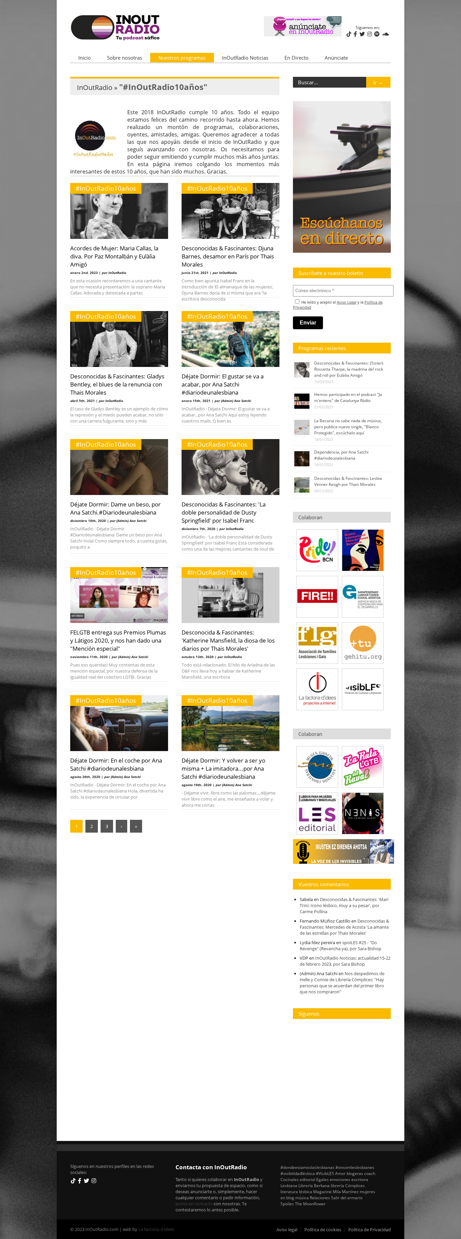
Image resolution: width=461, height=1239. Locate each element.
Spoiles (287, 1203)
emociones (340, 1179)
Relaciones (320, 1197)
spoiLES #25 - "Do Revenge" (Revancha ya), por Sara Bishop (340, 945)
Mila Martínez (346, 1191)
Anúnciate (336, 57)
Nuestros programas (182, 57)
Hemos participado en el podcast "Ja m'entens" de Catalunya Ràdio (348, 397)
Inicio (84, 57)
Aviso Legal (346, 302)
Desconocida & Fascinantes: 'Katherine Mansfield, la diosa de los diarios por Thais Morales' (228, 640)
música (302, 1197)
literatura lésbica (296, 1191)
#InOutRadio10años (106, 188)
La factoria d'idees (156, 1229)
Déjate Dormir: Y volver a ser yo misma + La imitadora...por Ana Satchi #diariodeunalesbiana (223, 768)
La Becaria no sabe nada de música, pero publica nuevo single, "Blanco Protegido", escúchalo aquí (348, 427)
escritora (359, 1179)
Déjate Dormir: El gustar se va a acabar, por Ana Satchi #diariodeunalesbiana (223, 384)
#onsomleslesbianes (354, 1167)
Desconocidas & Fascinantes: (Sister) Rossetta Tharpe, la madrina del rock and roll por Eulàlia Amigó (348, 369)
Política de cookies (322, 1230)
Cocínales (289, 1179)
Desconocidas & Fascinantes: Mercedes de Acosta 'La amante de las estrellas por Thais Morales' (344, 927)
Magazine (322, 1191)
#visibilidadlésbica (297, 1173)
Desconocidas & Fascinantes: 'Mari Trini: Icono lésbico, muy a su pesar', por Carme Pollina (344, 905)
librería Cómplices (348, 1185)
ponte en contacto (194, 1204)
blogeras (355, 1173)
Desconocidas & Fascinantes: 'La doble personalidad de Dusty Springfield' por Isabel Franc (224, 512)
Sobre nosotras (124, 57)
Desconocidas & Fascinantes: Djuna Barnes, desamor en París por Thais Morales (228, 256)
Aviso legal (286, 1230)
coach (369, 1173)
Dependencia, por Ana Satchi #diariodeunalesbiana (341, 455)
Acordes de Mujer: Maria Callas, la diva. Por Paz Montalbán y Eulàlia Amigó (114, 256)
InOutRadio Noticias (245, 57)
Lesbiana (288, 1185)
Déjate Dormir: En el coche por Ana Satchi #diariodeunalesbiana (116, 764)
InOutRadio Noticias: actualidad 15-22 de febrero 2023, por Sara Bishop (345, 961)
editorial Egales (314, 1179)
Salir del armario (346, 1197)
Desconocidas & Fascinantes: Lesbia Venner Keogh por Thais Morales (348, 481)
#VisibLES (325, 1173)
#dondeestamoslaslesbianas (307, 1167)
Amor (340, 1173)
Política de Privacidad (369, 1230)
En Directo (296, 57)
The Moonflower (310, 1203)
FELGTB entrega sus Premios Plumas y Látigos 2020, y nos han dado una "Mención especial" (118, 640)
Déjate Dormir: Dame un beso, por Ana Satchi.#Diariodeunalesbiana (115, 508)
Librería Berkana (314, 1185)
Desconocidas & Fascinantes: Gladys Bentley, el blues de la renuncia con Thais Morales (117, 384)
